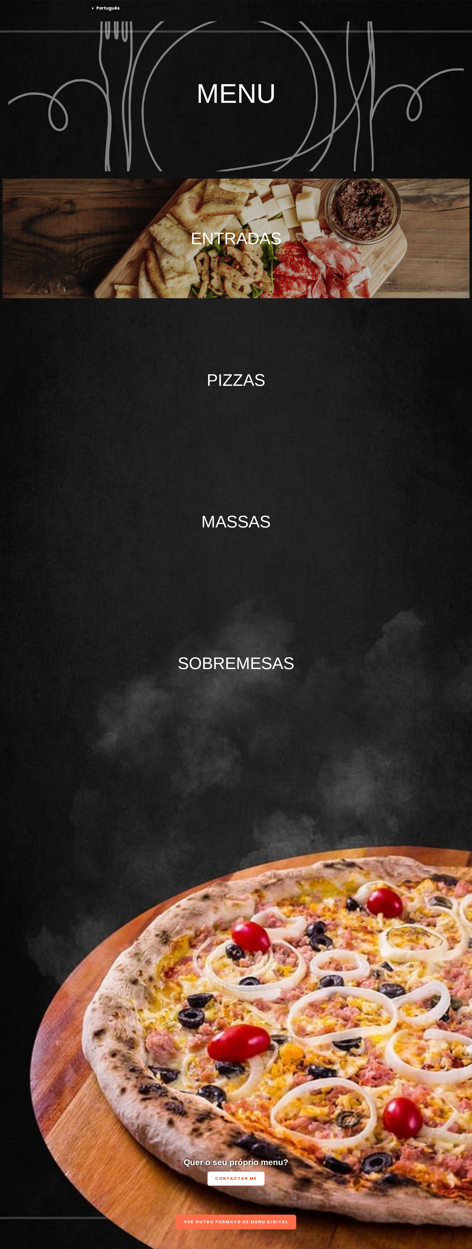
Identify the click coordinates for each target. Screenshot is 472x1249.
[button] (236, 8)
